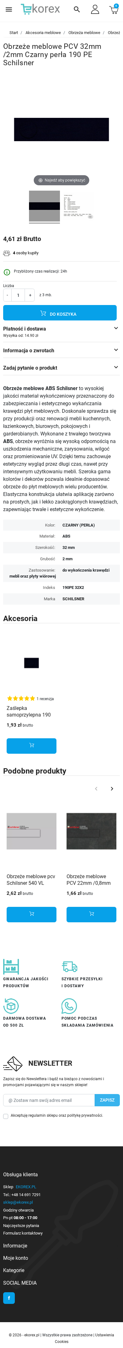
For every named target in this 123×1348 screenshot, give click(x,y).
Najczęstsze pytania (21, 1225)
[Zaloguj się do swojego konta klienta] (95, 9)
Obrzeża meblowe (84, 32)
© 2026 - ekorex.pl (24, 1335)
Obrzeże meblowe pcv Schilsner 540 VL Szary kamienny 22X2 (31, 883)
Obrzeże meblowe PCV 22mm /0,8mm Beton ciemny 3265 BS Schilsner (89, 886)
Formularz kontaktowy (23, 1233)
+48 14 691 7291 (26, 1194)
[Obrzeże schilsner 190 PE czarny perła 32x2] (44, 207)
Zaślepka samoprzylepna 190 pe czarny (29, 714)
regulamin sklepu (43, 1115)
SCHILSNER (73, 598)
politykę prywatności (84, 1115)
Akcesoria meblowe (43, 32)
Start (13, 32)
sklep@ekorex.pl (18, 1202)
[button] (77, 9)
